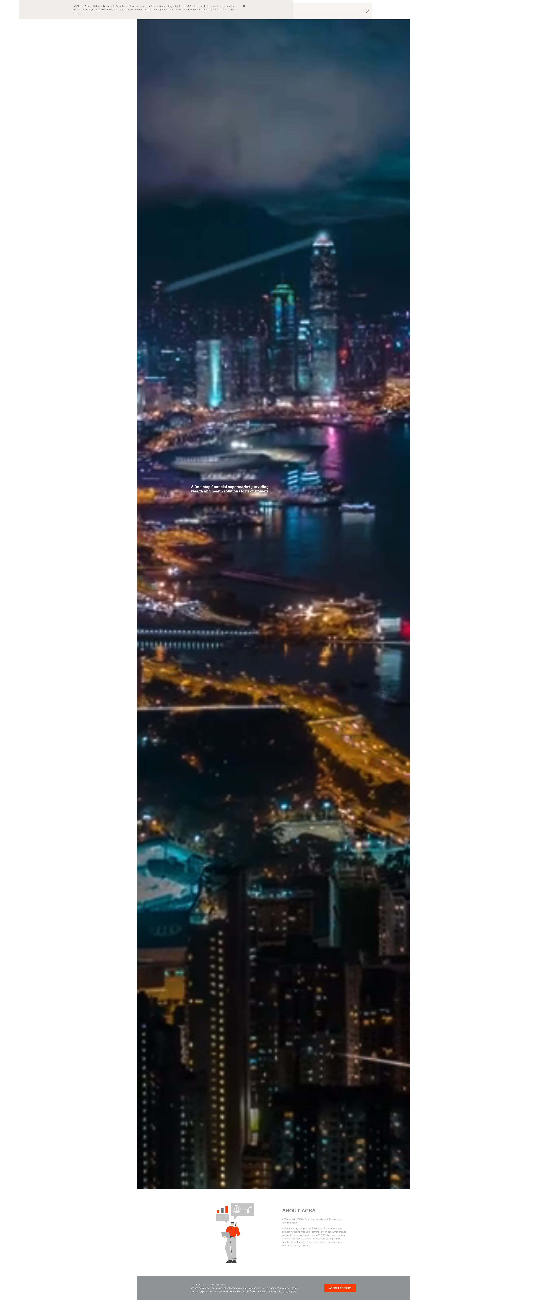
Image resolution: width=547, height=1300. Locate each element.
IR (496, 7)
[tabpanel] (273, 604)
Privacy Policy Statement (284, 1291)
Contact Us (506, 7)
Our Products (468, 7)
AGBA (455, 7)
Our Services (485, 7)
